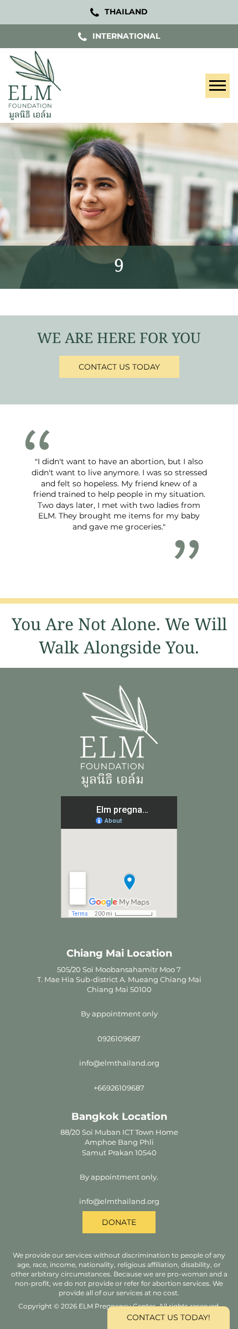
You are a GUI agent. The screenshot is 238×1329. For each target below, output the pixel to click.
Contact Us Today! (168, 1317)
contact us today (119, 367)
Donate (119, 1222)
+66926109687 (119, 1087)
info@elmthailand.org (119, 1062)
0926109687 (119, 1038)
